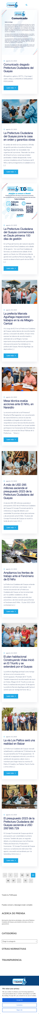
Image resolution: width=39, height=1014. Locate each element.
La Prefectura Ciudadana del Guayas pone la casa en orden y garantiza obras (19, 136)
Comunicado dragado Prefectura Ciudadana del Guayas (19, 68)
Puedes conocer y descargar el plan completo (17, 905)
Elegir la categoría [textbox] (9, 941)
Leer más (10, 88)
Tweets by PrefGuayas (9, 895)
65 (33, 875)
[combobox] (19, 941)
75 (25, 880)
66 (8, 880)
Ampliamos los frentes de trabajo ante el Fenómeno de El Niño (19, 576)
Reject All (19, 1010)
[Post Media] (19, 32)
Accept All (20, 1000)
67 (13, 880)
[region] (19, 1000)
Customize (19, 1005)
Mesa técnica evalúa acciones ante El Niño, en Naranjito (19, 404)
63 (22, 875)
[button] (26, 5)
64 (27, 875)
